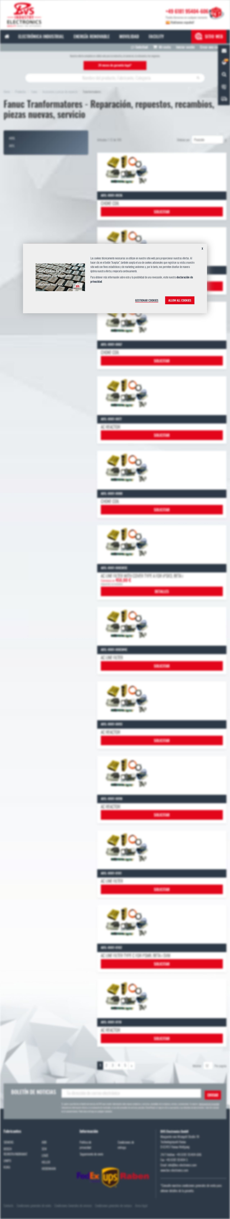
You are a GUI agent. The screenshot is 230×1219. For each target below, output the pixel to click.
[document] (115, 280)
